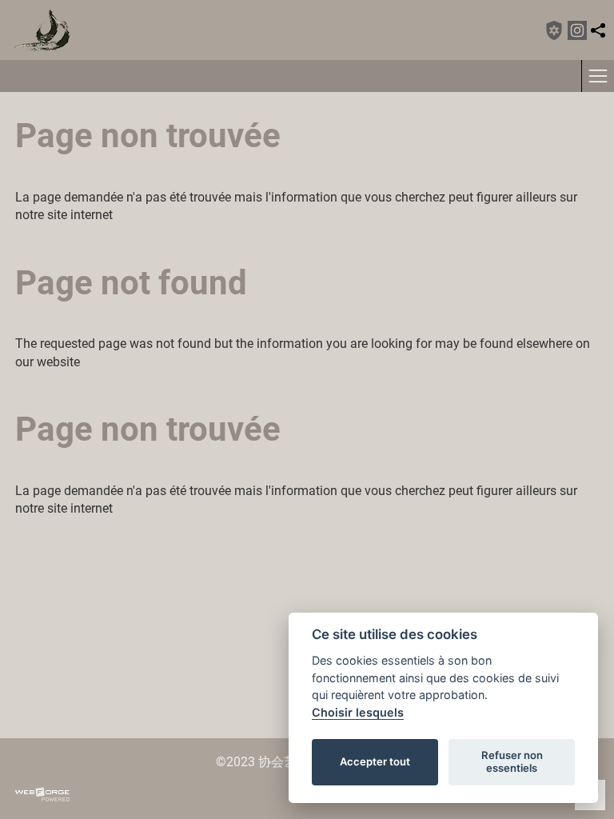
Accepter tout (375, 761)
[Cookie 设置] (554, 30)
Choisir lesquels (358, 712)
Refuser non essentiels (512, 761)
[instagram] (577, 30)
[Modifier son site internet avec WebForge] (42, 795)
